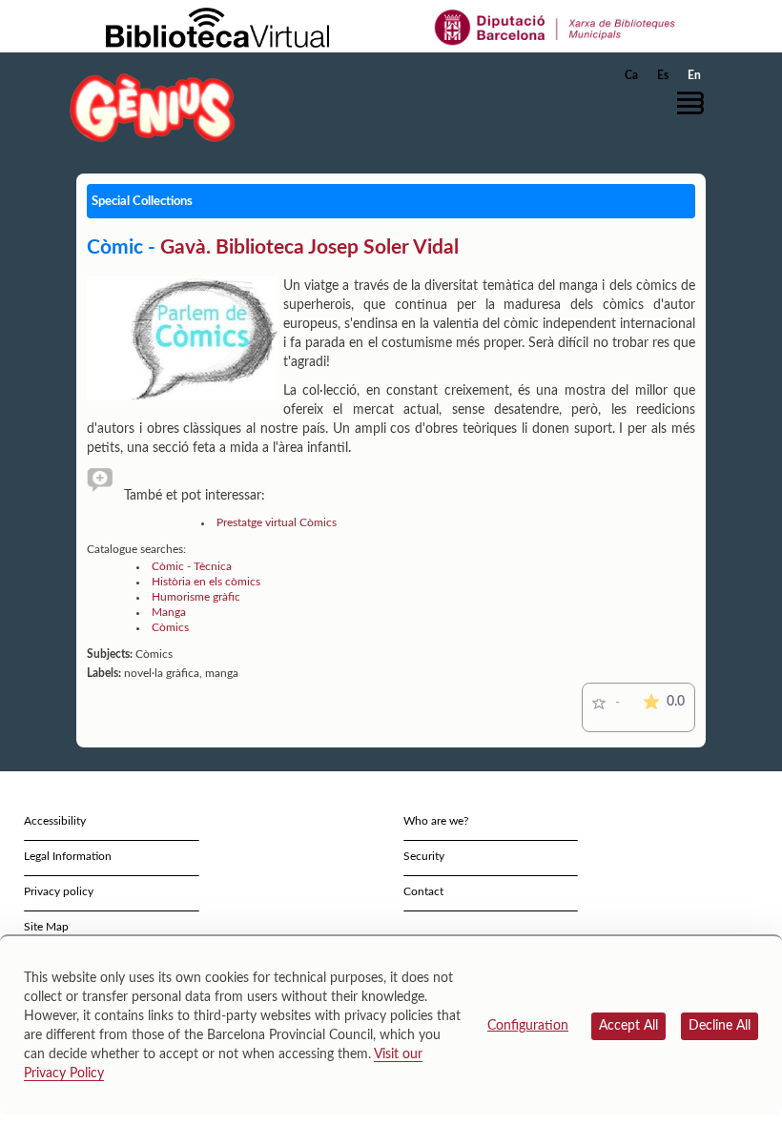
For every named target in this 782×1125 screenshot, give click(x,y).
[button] (695, 103)
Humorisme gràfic (196, 597)
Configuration (527, 1026)
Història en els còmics (206, 581)
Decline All (720, 1026)
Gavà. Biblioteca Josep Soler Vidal (309, 247)
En (694, 75)
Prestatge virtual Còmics (276, 522)
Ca (631, 75)
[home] (152, 107)
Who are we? (435, 821)
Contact (423, 891)
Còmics (170, 627)
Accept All (628, 1026)
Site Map (46, 926)
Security (423, 856)
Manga (169, 612)
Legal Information (68, 856)
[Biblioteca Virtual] (217, 26)
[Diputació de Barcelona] (555, 26)
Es (663, 75)
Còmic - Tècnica (192, 566)
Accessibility (55, 821)
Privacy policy (58, 891)
